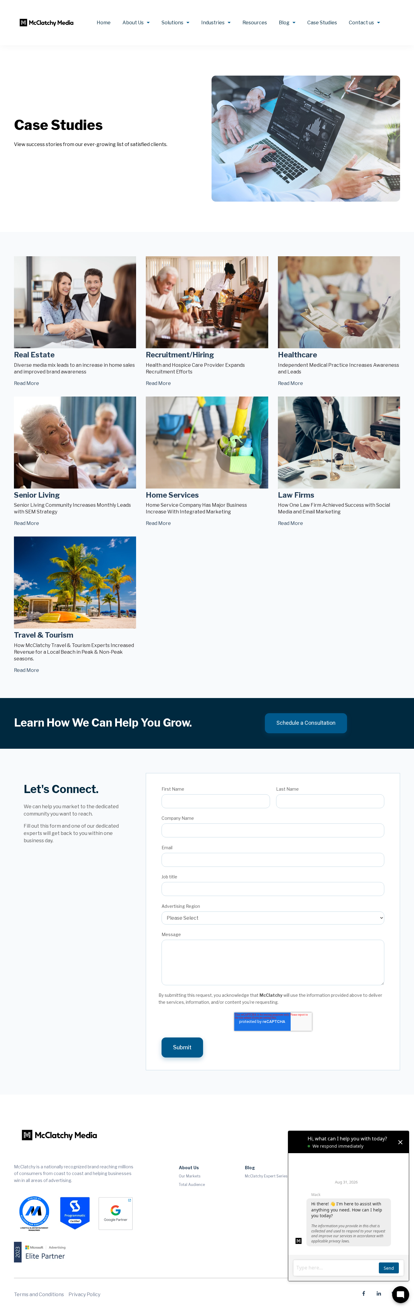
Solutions (172, 23)
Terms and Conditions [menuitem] (39, 1294)
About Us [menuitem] (189, 1167)
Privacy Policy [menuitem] (84, 1294)
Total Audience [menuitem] (192, 1184)
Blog (284, 23)
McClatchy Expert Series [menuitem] (266, 1176)
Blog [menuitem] (250, 1167)
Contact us (361, 23)
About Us (133, 23)
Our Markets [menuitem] (189, 1176)
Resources (254, 23)
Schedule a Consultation (306, 723)
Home (104, 23)
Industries (213, 23)
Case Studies (322, 23)
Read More (26, 383)
